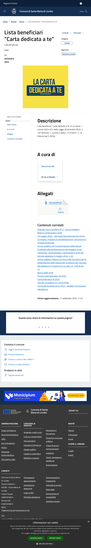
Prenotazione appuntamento (30, 479)
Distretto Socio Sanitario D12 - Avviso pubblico (58, 229)
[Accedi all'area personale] (81, 3)
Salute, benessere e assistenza (54, 459)
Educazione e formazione (51, 432)
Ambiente (50, 453)
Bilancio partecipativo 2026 (49, 232)
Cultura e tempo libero (33, 436)
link (68, 533)
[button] (45, 543)
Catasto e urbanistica (32, 453)
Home (5, 21)
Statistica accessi (53, 501)
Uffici (3, 439)
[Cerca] (86, 11)
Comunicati (72, 434)
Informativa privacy (54, 485)
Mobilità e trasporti (31, 458)
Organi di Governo (8, 430)
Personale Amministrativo (7, 453)
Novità (13, 21)
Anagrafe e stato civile (33, 432)
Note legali (50, 489)
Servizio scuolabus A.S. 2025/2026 (53, 282)
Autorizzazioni (51, 465)
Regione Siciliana (10, 3)
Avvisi (21, 21)
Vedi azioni (77, 33)
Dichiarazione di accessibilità (52, 495)
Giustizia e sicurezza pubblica (54, 440)
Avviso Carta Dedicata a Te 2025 (51, 276)
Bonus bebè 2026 (45, 272)
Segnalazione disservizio (29, 487)
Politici (4, 447)
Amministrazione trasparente (53, 479)
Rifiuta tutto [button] (55, 538)
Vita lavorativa (29, 441)
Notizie (71, 430)
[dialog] (45, 533)
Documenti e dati (8, 459)
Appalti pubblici (30, 449)
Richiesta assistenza (32, 497)
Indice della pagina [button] (14, 117)
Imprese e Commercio (32, 445)
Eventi (70, 455)
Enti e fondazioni (8, 443)
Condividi (65, 33)
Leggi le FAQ (29, 492)
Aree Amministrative (9, 434)
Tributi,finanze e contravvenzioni (52, 447)
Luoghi (71, 450)
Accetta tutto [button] (36, 538)
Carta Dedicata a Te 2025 (48, 279)
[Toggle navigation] (4, 11)
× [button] (88, 522)
